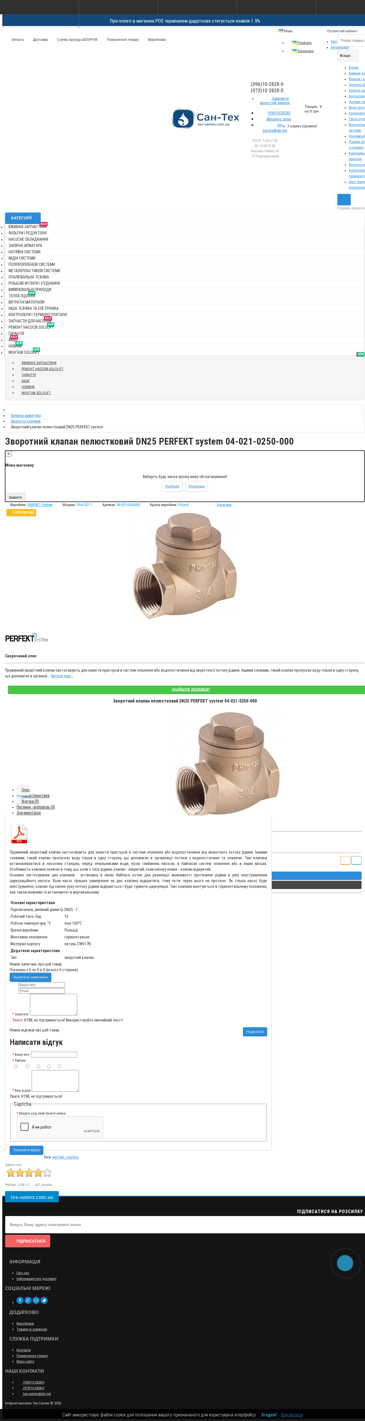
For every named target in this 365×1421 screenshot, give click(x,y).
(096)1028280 (278, 113)
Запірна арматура (25, 245)
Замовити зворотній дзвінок (275, 100)
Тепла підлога (22, 295)
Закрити (15, 497)
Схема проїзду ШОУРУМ (76, 40)
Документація (29, 812)
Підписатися (31, 1241)
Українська (305, 51)
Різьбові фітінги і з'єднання (34, 283)
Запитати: (22, 1014)
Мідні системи (22, 258)
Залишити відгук (26, 1150)
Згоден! (269, 1415)
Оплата (17, 40)
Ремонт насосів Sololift (31, 326)
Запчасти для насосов (30, 320)
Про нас (23, 1273)
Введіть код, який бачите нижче (42, 1113)
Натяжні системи (24, 252)
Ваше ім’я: (22, 1055)
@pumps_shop (278, 119)
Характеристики (36, 795)
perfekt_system (65, 1157)
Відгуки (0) (30, 801)
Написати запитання (30, 977)
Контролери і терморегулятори (38, 314)
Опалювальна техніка (29, 277)
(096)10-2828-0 (33, 1382)
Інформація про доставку (36, 1279)
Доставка (40, 40)
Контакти (24, 1350)
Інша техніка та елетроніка (33, 308)
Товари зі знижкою (32, 1329)
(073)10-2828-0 (33, 1388)
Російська (304, 43)
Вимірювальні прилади (30, 289)
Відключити (292, 1415)
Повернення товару (122, 40)
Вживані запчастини (28, 225)
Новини (15, 345)
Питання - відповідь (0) (36, 807)
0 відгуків (224, 505)
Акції (13, 339)
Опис (26, 790)
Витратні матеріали (26, 302)
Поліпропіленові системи (32, 264)
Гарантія (16, 333)
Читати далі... (61, 676)
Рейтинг (20, 1061)
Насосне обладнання (28, 239)
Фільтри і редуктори (27, 233)
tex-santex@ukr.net (274, 128)
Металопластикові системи (34, 270)
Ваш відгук (23, 1091)
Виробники (156, 40)
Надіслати (255, 1032)
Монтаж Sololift (24, 351)
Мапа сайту (25, 1361)
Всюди (353, 68)
